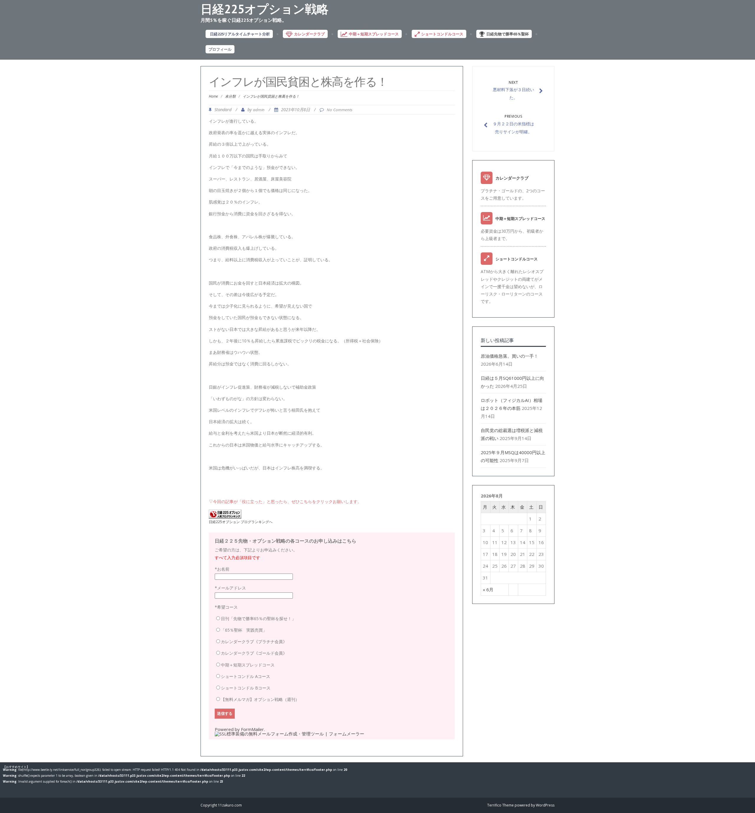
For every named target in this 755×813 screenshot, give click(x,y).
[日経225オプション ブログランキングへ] (225, 517)
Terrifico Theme (500, 805)
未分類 (230, 96)
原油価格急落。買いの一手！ (509, 356)
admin (259, 109)
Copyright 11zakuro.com (221, 805)
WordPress (545, 805)
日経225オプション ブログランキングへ (241, 521)
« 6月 (488, 589)
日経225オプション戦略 (265, 9)
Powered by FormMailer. (240, 729)
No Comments (339, 109)
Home (213, 96)
